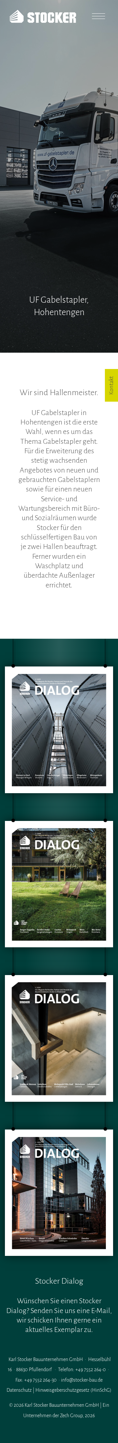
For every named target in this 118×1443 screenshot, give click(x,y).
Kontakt (111, 385)
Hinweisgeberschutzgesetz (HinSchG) (73, 1390)
